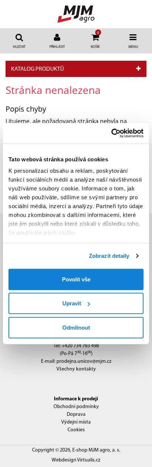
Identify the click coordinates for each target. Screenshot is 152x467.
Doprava (76, 414)
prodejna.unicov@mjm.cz (83, 361)
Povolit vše (76, 279)
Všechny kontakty (76, 369)
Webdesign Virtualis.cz (76, 460)
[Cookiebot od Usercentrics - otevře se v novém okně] (111, 133)
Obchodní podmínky (76, 407)
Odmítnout (76, 327)
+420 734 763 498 (80, 346)
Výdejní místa (76, 422)
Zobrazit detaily (109, 256)
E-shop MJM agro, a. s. (96, 450)
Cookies (76, 430)
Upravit (71, 303)
